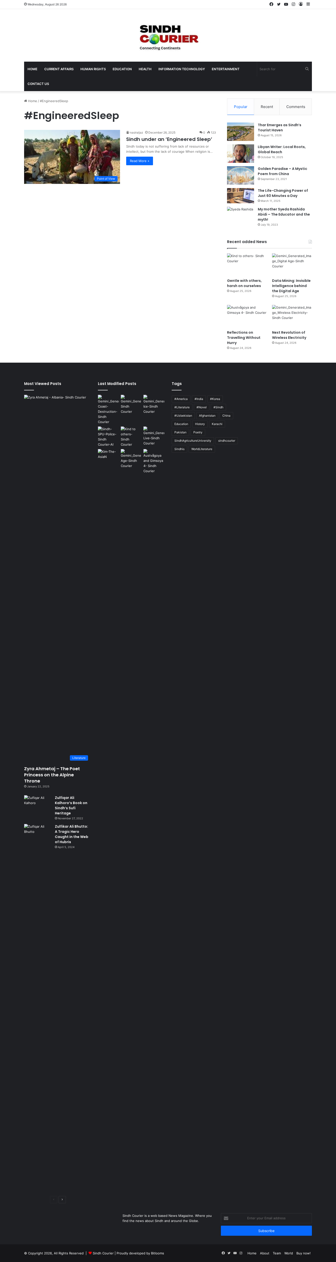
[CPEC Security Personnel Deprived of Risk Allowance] (108, 436)
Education (122, 69)
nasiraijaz (136, 132)
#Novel (202, 407)
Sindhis (179, 449)
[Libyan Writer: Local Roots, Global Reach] (240, 153)
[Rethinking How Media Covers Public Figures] (108, 455)
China (226, 415)
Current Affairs (59, 69)
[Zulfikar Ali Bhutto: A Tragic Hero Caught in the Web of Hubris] (37, 1008)
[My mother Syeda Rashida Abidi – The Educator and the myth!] (240, 216)
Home (32, 69)
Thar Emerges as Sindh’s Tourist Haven (279, 128)
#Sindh (218, 407)
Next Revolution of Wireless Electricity (289, 335)
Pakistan (180, 432)
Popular (240, 106)
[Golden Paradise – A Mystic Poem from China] (240, 175)
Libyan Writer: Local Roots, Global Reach (282, 149)
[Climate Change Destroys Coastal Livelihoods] (108, 410)
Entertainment (226, 69)
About (264, 1253)
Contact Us (38, 84)
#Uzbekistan (183, 415)
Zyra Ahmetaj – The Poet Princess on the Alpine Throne (52, 775)
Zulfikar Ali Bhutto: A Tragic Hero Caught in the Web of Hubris (71, 834)
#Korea (215, 399)
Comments (295, 106)
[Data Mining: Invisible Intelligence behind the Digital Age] (292, 264)
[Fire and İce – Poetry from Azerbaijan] (153, 404)
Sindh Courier (103, 1253)
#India (199, 399)
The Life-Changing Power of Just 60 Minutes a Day (283, 193)
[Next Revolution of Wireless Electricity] (292, 316)
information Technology (181, 69)
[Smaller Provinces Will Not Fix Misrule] (131, 404)
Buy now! (303, 1253)
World (288, 1253)
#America (181, 399)
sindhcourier (226, 440)
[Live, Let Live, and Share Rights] (153, 436)
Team (277, 1253)
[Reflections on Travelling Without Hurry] (247, 316)
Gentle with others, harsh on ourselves (244, 283)
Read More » (139, 161)
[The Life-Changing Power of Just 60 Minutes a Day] (240, 195)
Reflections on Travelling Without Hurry (243, 337)
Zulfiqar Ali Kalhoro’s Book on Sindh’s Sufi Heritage (71, 805)
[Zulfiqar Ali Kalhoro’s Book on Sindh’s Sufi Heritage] (37, 804)
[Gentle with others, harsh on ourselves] (247, 264)
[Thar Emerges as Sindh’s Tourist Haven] (240, 132)
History (200, 424)
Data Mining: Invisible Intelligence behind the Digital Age (291, 285)
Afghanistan (207, 415)
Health (145, 69)
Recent (267, 106)
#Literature (182, 407)
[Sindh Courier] (168, 35)
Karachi (217, 424)
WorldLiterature (201, 449)
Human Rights (93, 69)
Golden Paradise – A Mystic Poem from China (282, 171)
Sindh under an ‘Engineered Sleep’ (169, 139)
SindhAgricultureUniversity (192, 440)
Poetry (197, 432)
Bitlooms (157, 1253)
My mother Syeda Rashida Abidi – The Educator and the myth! (284, 214)
